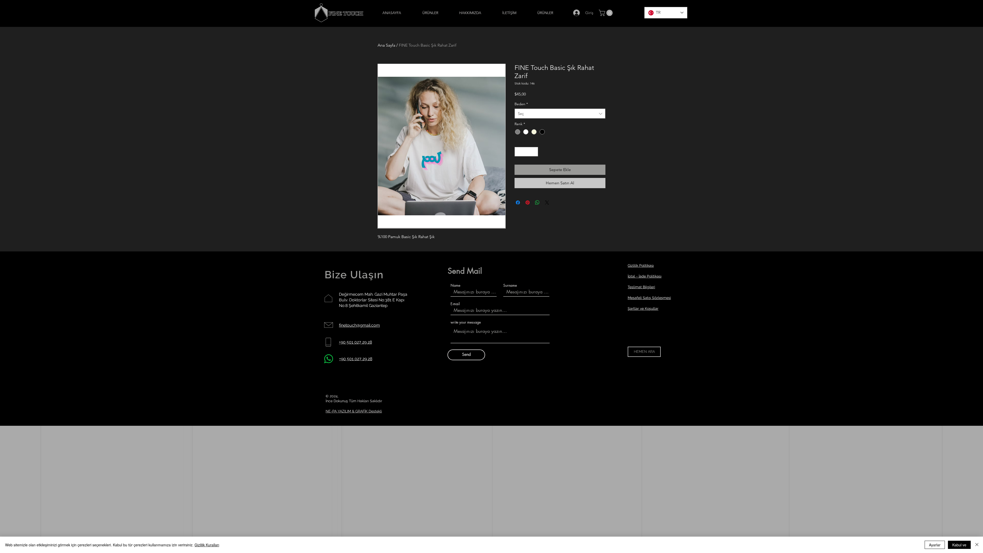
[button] (606, 13)
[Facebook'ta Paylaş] (518, 202)
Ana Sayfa (386, 45)
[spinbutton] (526, 151)
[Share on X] (547, 202)
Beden (521, 104)
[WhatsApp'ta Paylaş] (537, 202)
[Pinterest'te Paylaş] (528, 202)
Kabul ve (959, 544)
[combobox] (560, 114)
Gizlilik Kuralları (207, 544)
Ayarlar (935, 544)
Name (455, 285)
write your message (466, 322)
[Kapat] (977, 545)
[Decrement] (518, 151)
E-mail (455, 304)
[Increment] (534, 151)
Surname (510, 285)
